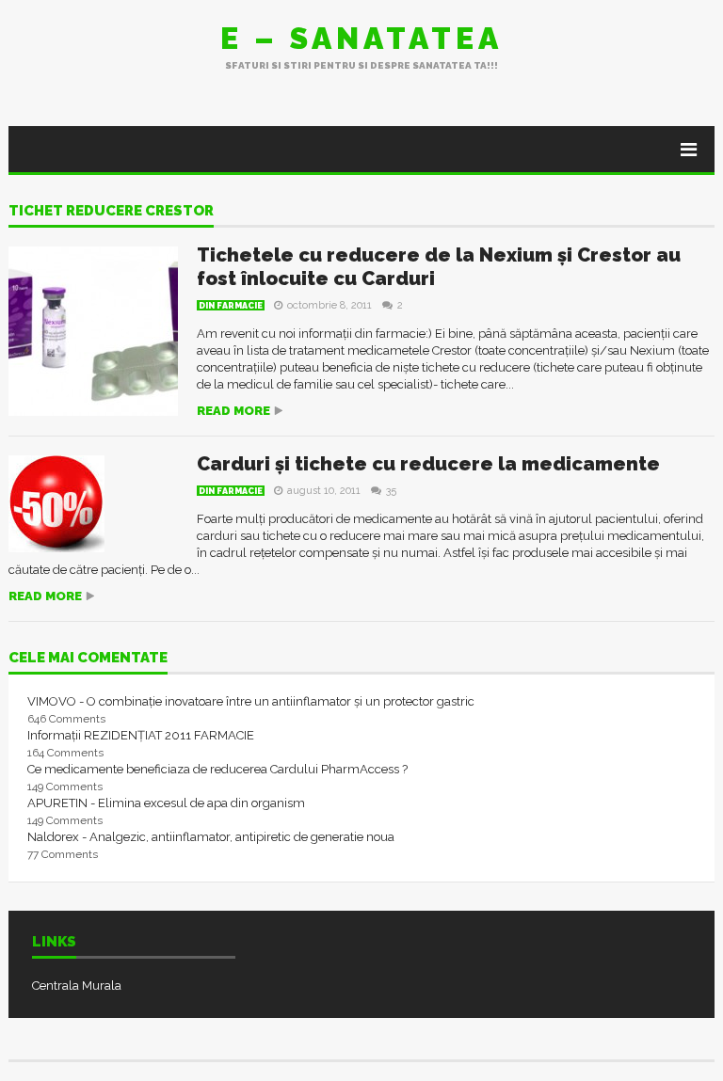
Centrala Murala (76, 985)
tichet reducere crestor (111, 211)
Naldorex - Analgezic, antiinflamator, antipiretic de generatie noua (210, 837)
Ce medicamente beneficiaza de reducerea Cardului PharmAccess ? (217, 769)
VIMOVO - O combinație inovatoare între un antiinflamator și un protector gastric (250, 701)
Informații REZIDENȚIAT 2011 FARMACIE (140, 735)
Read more (233, 411)
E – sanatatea (361, 38)
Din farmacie (231, 305)
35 (391, 491)
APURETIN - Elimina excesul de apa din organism (166, 803)
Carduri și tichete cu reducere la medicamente (428, 464)
